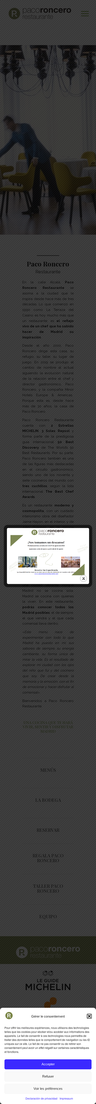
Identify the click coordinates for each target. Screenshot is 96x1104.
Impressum (66, 1098)
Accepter (48, 1064)
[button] (89, 1016)
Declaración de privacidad (41, 1098)
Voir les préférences (48, 1088)
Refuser (48, 1076)
